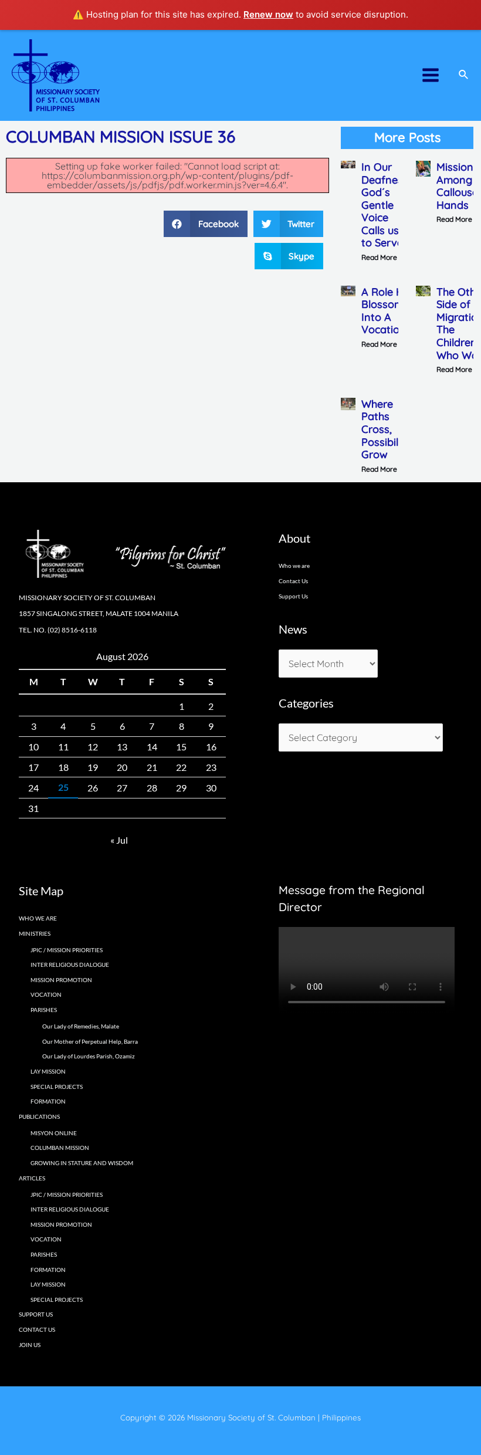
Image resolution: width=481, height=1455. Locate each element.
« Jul (119, 839)
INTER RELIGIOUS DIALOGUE (70, 964)
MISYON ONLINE (54, 1132)
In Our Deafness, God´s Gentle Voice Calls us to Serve (386, 205)
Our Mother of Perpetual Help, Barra (90, 1041)
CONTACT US (37, 1329)
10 (33, 746)
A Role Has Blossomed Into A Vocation (388, 311)
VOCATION (46, 994)
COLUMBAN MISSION (60, 1147)
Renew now (268, 14)
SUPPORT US (36, 1314)
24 (33, 787)
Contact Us (293, 580)
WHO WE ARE (38, 918)
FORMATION (48, 1101)
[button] (206, 224)
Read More (379, 257)
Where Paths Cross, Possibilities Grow (389, 429)
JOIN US (29, 1344)
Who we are (294, 565)
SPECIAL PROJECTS (57, 1086)
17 (33, 767)
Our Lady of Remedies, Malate (80, 1026)
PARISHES (44, 1254)
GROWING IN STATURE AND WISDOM (82, 1162)
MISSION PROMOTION (61, 979)
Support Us (293, 596)
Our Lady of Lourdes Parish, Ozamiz (88, 1056)
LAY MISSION (48, 1071)
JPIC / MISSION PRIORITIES (67, 949)
